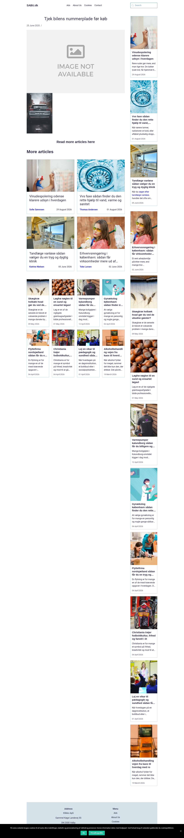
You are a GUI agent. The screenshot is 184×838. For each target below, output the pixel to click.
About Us (77, 5)
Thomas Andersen (89, 209)
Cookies (88, 5)
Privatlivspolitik (97, 833)
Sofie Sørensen (36, 209)
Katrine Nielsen (36, 266)
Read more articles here (76, 142)
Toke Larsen (86, 266)
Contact (98, 5)
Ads (68, 5)
